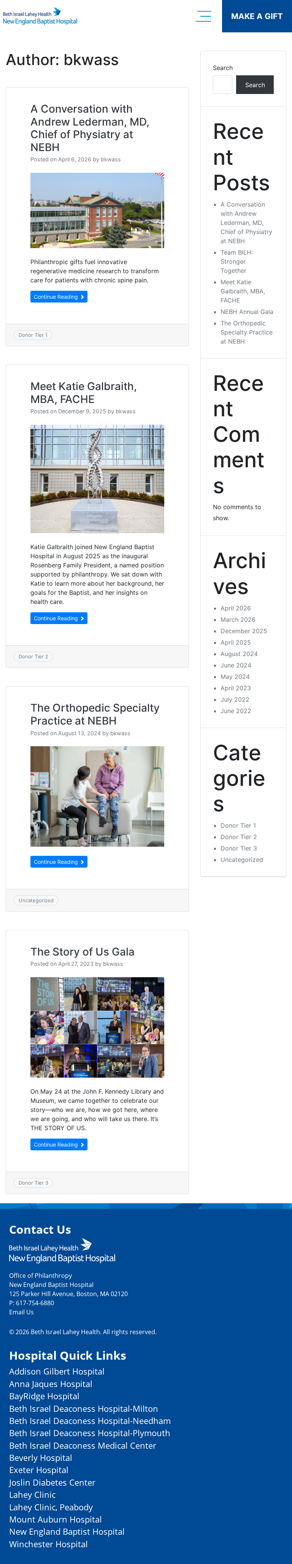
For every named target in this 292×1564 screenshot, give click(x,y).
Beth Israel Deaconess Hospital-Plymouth (89, 1432)
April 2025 (236, 642)
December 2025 (244, 631)
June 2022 (236, 711)
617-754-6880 (35, 1303)
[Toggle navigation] (203, 16)
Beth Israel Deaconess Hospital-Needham (90, 1420)
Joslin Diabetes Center (52, 1482)
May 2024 (235, 676)
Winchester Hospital (48, 1544)
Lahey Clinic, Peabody (51, 1507)
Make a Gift (257, 16)
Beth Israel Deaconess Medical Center (82, 1445)
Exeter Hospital (38, 1469)
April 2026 (236, 608)
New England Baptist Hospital (67, 1531)
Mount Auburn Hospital (55, 1519)
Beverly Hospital (40, 1457)
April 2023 (236, 688)
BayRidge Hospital (44, 1396)
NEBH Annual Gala (247, 311)
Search (223, 68)
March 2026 (238, 619)
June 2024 (236, 665)
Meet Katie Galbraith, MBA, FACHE (83, 393)
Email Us (21, 1312)
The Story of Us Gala (82, 951)
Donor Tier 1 (33, 335)
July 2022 (235, 699)
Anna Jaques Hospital (50, 1383)
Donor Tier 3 (33, 1183)
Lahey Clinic (32, 1494)
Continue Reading (56, 296)
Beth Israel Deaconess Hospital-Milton (83, 1408)
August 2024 (239, 654)
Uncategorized (36, 900)
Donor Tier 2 (33, 656)
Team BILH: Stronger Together (237, 261)
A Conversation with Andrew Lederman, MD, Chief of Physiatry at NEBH (89, 128)
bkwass (111, 159)
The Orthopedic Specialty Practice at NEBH (95, 714)
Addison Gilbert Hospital (57, 1371)
